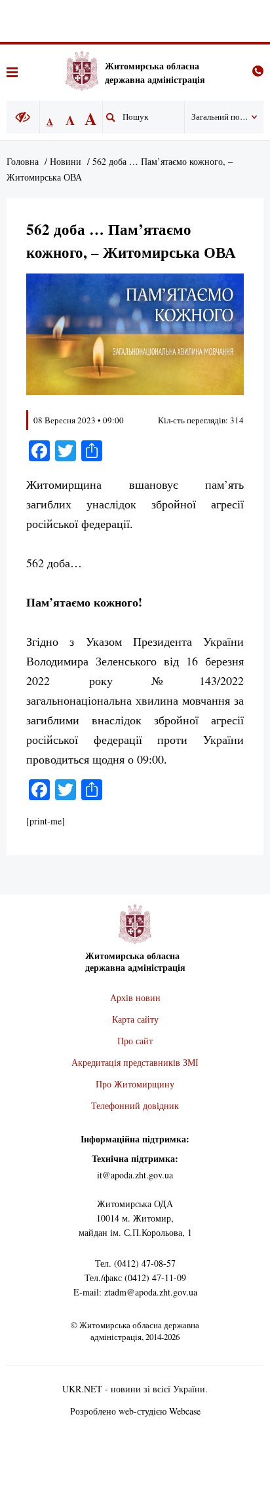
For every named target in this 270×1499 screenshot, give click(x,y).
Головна (23, 161)
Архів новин (135, 997)
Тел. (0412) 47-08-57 (135, 1263)
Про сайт (135, 1040)
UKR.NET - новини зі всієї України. (135, 1389)
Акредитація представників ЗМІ (135, 1062)
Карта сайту (135, 1019)
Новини (65, 161)
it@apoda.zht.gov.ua (135, 1175)
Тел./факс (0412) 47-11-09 (135, 1277)
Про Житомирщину (135, 1084)
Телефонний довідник (135, 1105)
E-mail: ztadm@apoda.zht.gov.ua (135, 1292)
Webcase (185, 1411)
